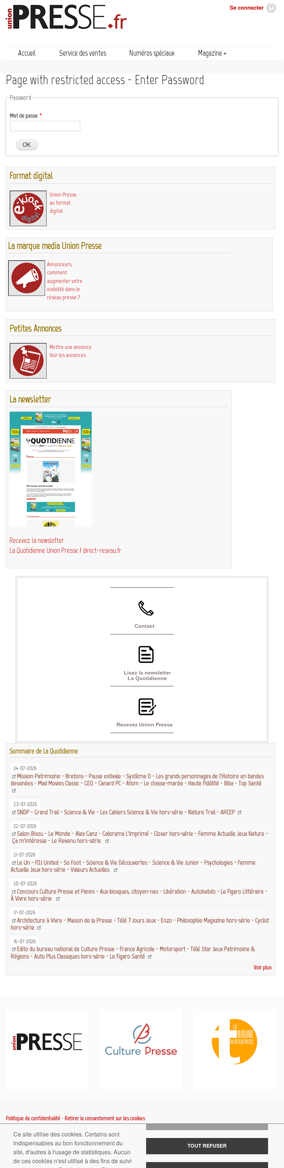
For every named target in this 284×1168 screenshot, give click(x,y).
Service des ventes (82, 52)
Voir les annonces (68, 355)
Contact (145, 626)
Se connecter (247, 7)
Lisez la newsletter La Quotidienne (147, 675)
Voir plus (262, 967)
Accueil (27, 52)
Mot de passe (24, 115)
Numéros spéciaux (152, 52)
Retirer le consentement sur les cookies (105, 1118)
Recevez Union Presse (144, 724)
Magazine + (212, 52)
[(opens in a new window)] (140, 1054)
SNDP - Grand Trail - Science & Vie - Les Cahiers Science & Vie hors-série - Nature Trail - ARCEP (126, 812)
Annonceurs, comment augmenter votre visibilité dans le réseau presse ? (64, 281)
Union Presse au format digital (63, 203)
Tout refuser (207, 1145)
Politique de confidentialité (33, 1118)
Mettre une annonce (70, 346)
